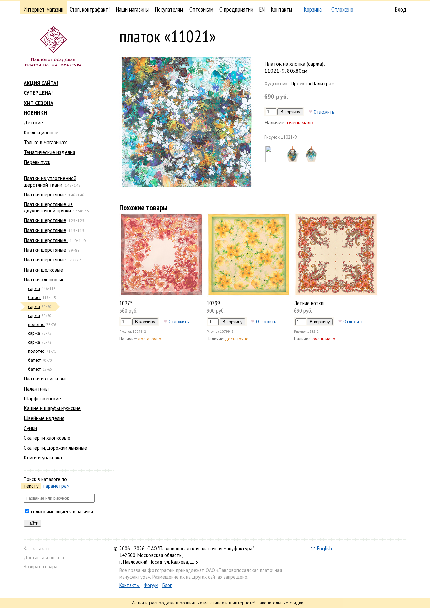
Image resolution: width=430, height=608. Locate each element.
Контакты (281, 9)
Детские (33, 122)
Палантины (36, 388)
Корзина (313, 9)
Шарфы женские (42, 398)
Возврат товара (40, 566)
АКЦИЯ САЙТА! (41, 83)
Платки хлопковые (44, 279)
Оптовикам (201, 9)
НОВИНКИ (35, 112)
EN (262, 9)
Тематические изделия (49, 152)
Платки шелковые (43, 269)
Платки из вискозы (45, 378)
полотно (36, 324)
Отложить (324, 111)
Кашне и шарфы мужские (52, 408)
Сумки (30, 427)
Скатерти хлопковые (47, 437)
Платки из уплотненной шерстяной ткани (50, 181)
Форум (151, 585)
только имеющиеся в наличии (61, 511)
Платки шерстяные (45, 194)
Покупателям (169, 9)
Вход (400, 9)
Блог (167, 585)
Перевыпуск (37, 162)
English (324, 548)
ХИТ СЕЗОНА (38, 102)
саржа (34, 288)
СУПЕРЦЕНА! (38, 92)
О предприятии (236, 9)
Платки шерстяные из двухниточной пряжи (48, 207)
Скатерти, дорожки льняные (55, 447)
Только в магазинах (45, 142)
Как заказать (37, 548)
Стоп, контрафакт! (90, 9)
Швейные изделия (44, 418)
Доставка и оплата (44, 557)
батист (34, 297)
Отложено (342, 9)
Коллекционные (41, 132)
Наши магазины (132, 9)
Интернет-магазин (43, 9)
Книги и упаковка (43, 457)
